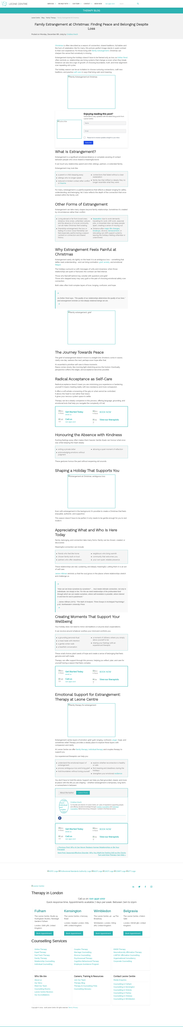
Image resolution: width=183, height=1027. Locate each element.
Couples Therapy (81, 949)
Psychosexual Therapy (83, 958)
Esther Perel (123, 58)
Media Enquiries (120, 980)
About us (38, 980)
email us (68, 414)
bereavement (113, 231)
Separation (97, 219)
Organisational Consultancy (125, 958)
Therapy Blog (79, 983)
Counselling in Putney (122, 993)
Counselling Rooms (42, 989)
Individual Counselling (43, 964)
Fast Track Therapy (42, 955)
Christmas (59, 46)
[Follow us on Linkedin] (133, 887)
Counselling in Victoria (123, 990)
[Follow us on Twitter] (139, 887)
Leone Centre (35, 17)
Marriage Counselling (82, 952)
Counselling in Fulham (123, 984)
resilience (118, 774)
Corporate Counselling (123, 961)
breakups (96, 231)
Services (50, 3)
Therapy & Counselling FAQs (85, 986)
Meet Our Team (41, 986)
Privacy (75, 1007)
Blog (43, 17)
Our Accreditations (42, 995)
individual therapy (96, 749)
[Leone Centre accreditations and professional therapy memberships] (91, 871)
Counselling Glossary (82, 989)
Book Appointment (44, 933)
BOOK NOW (98, 3)
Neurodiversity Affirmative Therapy (128, 952)
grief (101, 262)
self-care (77, 72)
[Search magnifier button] (138, 3)
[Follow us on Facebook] (145, 887)
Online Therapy (41, 949)
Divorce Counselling (82, 955)
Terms (70, 1007)
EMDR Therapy (120, 949)
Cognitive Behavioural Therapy (86, 961)
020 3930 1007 (110, 3)
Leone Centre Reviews (44, 992)
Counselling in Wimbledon (124, 999)
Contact (87, 3)
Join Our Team (80, 980)
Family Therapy (51, 17)
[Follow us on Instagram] (151, 887)
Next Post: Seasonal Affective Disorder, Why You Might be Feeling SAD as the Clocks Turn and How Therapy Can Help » (92, 854)
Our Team (76, 3)
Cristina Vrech (72, 34)
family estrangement (100, 51)
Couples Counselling (102, 807)
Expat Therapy (40, 952)
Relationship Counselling (45, 961)
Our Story (38, 983)
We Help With (63, 3)
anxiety (107, 262)
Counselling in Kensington (124, 987)
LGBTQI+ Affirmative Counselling (127, 955)
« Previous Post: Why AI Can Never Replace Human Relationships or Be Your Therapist (88, 848)
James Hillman (61, 574)
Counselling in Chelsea (123, 996)
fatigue (58, 265)
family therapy (82, 749)
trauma (63, 183)
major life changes (112, 229)
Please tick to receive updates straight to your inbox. (103, 137)
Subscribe (88, 142)
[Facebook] (59, 818)
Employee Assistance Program (86, 964)
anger (114, 740)
